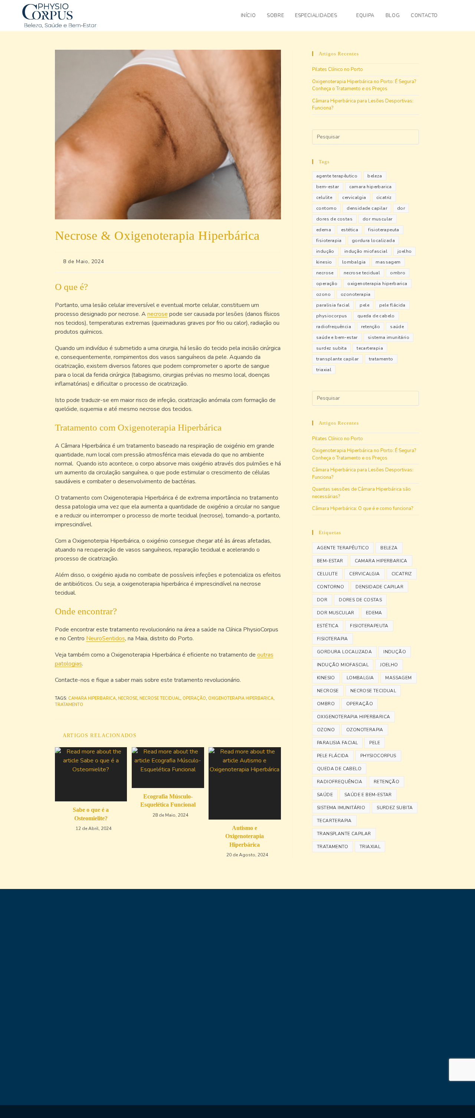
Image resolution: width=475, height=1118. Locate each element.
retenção (370, 327)
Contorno (326, 208)
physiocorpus (331, 316)
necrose (157, 314)
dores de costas (334, 219)
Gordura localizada (373, 240)
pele (364, 305)
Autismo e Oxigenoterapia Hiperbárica (244, 836)
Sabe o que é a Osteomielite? (91, 814)
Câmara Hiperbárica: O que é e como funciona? (362, 508)
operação (194, 698)
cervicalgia (354, 197)
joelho (404, 251)
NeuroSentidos (105, 638)
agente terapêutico (336, 176)
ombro (397, 273)
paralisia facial (333, 305)
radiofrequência (333, 327)
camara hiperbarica (92, 698)
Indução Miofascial (365, 251)
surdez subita (331, 348)
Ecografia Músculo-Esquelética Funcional (168, 800)
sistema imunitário (388, 337)
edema (323, 230)
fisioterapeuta (383, 230)
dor (401, 208)
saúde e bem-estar (337, 337)
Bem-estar (327, 187)
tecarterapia (370, 348)
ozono (323, 294)
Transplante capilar (337, 359)
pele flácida (392, 305)
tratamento (69, 704)
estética (349, 230)
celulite (324, 197)
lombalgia (354, 262)
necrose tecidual (160, 698)
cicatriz (384, 197)
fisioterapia (329, 240)
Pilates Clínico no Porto (337, 69)
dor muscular (378, 219)
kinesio (324, 262)
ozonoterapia (356, 294)
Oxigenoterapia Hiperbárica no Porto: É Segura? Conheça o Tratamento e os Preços (364, 85)
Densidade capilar (367, 208)
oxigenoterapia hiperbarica (240, 698)
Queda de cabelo (376, 316)
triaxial (323, 370)
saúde (397, 327)
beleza (374, 176)
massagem (388, 262)
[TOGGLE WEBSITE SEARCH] (450, 15)
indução (325, 251)
